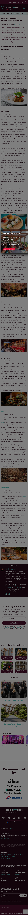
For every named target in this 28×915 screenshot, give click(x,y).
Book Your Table (9, 249)
